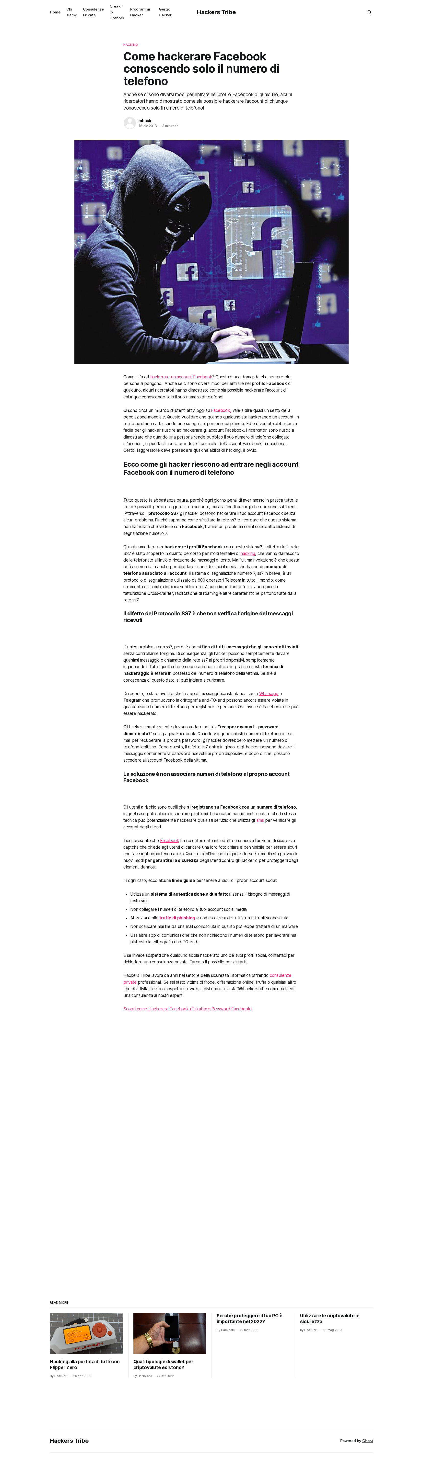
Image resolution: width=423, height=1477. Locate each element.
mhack (145, 120)
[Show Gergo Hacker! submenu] (175, 12)
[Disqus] (211, 1085)
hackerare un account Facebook (181, 376)
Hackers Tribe (216, 12)
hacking (247, 553)
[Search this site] (370, 12)
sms (260, 820)
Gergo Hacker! (166, 12)
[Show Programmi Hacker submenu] (152, 12)
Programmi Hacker (140, 12)
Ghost (367, 1440)
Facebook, (221, 410)
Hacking (130, 44)
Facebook (169, 840)
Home (55, 12)
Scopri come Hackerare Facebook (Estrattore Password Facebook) (187, 1008)
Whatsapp (269, 693)
